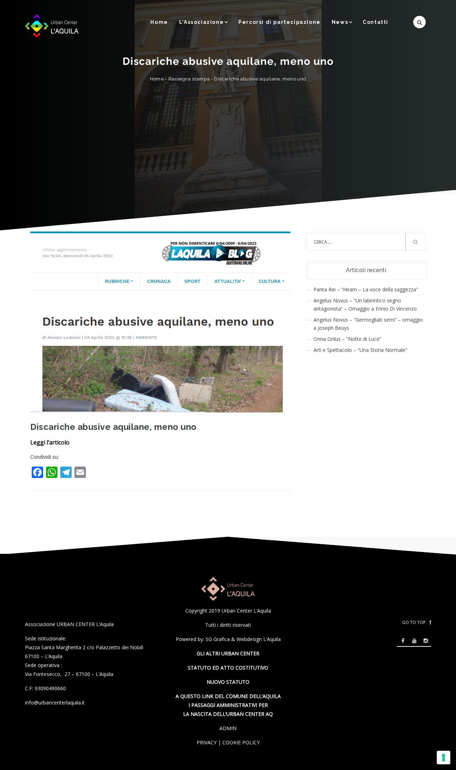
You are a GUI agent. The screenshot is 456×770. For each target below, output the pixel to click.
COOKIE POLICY (241, 742)
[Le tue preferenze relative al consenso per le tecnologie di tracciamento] (443, 757)
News (340, 22)
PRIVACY (207, 742)
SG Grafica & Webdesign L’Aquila (243, 639)
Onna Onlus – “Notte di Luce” (347, 338)
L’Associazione (201, 22)
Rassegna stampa (189, 79)
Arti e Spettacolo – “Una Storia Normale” (360, 350)
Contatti (375, 22)
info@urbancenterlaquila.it (55, 702)
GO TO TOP (414, 622)
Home (159, 22)
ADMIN (228, 728)
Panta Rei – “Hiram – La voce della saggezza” (366, 289)
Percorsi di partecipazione (279, 22)
